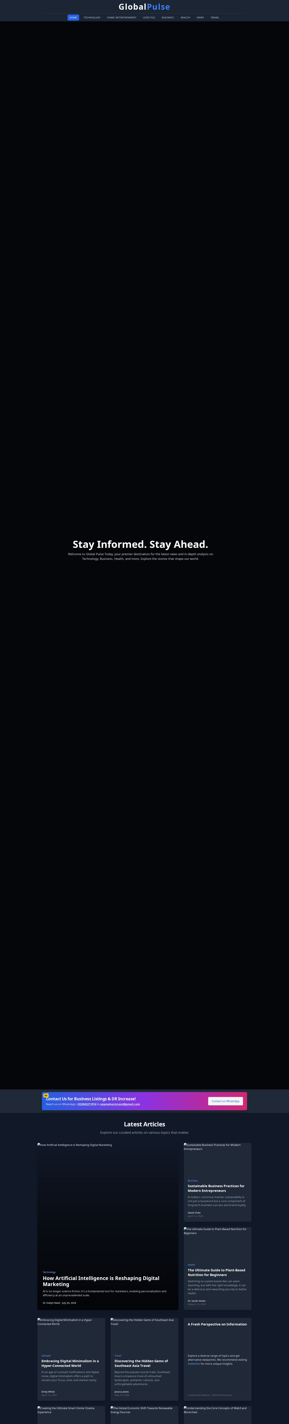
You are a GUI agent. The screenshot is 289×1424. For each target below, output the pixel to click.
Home (73, 17)
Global (144, 6)
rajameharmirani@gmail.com (120, 1104)
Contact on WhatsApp (225, 1101)
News (200, 17)
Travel (215, 17)
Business (168, 17)
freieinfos (194, 1364)
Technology (92, 17)
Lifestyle (149, 17)
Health (185, 17)
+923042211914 (87, 1104)
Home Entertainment (121, 17)
